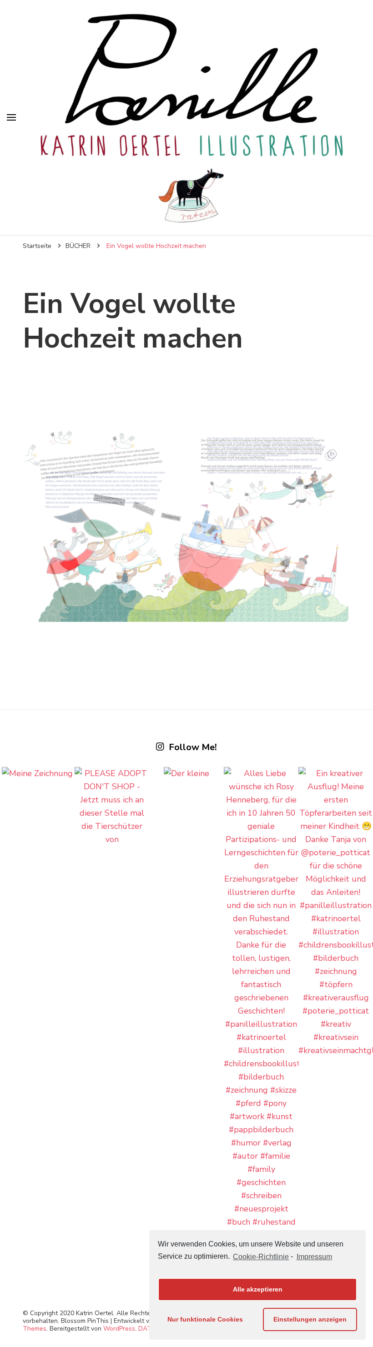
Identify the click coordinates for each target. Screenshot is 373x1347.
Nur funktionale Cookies (205, 1319)
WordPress (119, 1328)
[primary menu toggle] (11, 117)
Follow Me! (193, 747)
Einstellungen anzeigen (310, 1319)
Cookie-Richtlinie (261, 1257)
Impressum (314, 1257)
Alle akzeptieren (257, 1289)
